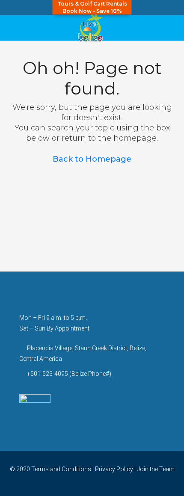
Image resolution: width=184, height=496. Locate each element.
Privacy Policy (114, 469)
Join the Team (156, 469)
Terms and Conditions (61, 469)
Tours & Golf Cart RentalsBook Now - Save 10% (92, 7)
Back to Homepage (92, 159)
